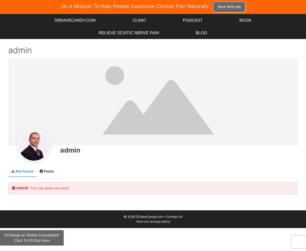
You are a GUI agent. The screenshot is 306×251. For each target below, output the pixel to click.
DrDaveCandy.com (75, 20)
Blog (201, 32)
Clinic (139, 20)
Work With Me (229, 7)
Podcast (193, 20)
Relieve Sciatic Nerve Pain (129, 32)
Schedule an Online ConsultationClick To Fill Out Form (31, 238)
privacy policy (160, 221)
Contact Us (174, 217)
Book (245, 20)
